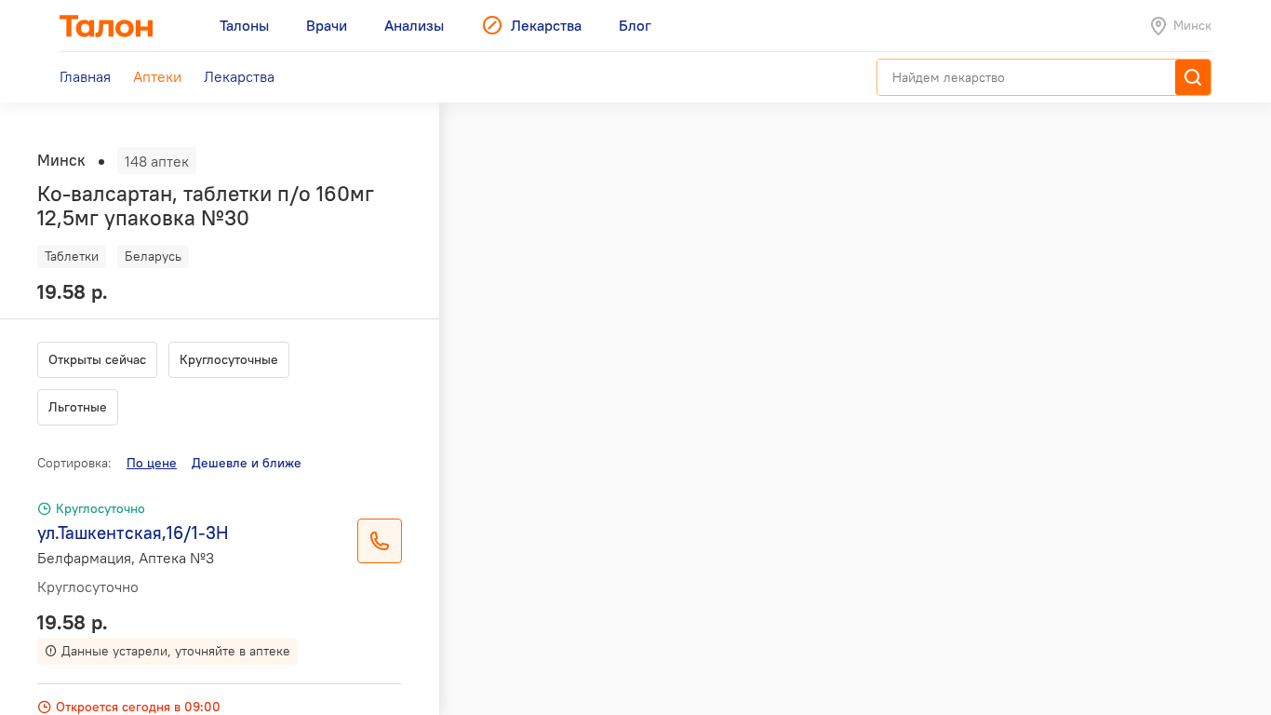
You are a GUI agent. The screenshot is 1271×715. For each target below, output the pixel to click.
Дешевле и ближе (246, 462)
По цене (152, 462)
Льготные (77, 406)
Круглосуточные (229, 359)
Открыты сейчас (97, 359)
